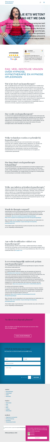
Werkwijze (8, 396)
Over (7, 406)
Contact (8, 409)
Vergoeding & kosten (11, 422)
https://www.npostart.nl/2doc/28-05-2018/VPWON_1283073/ (27, 283)
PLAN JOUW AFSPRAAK (23, 336)
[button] (29, 433)
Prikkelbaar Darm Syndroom (14, 273)
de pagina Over (18, 250)
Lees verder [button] (27, 61)
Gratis (7, 394)
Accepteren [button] (37, 437)
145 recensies (17, 57)
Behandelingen (9, 391)
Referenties (8, 402)
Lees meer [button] (37, 431)
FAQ (7, 404)
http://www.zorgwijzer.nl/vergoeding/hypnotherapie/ (24, 216)
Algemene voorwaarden (11, 417)
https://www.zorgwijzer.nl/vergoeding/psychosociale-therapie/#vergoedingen (23, 217)
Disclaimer (8, 420)
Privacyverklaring (10, 418)
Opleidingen (9, 393)
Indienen (36, 377)
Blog (7, 407)
